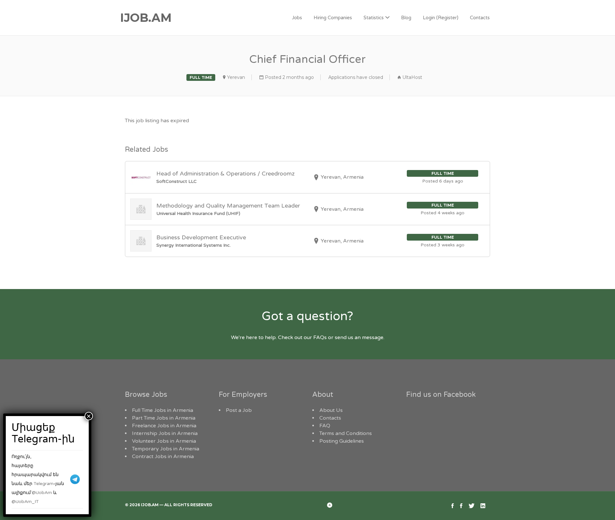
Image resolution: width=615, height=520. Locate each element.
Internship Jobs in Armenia (165, 433)
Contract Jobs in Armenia (163, 456)
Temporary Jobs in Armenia (165, 449)
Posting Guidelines (341, 441)
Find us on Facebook (441, 394)
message (372, 337)
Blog (406, 18)
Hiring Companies (333, 18)
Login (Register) (440, 18)
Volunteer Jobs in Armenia (164, 441)
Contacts (480, 18)
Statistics (374, 18)
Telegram (43, 483)
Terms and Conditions (345, 433)
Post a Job (239, 410)
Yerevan (236, 77)
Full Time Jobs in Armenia (162, 410)
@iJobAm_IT (25, 501)
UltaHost (412, 77)
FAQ (324, 425)
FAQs (320, 337)
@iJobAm (42, 492)
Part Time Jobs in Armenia (163, 418)
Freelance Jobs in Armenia (164, 425)
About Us (331, 410)
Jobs (297, 18)
